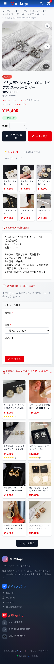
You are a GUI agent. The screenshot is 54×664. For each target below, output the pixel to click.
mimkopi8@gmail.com (19, 628)
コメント (10, 337)
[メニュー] (5, 3)
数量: (5, 125)
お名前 (9, 312)
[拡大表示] (47, 25)
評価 (8, 325)
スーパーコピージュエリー (14, 100)
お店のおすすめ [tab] (33, 151)
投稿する (16, 359)
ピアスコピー (36, 14)
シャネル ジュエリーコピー (14, 14)
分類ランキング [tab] (14, 158)
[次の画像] (47, 46)
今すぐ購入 (42, 136)
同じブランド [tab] (12, 151)
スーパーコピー (23, 651)
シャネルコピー (19, 104)
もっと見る (29, 543)
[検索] (41, 3)
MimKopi (16, 559)
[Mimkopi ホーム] (19, 3)
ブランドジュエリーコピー (34, 10)
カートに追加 (16, 136)
